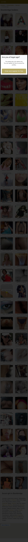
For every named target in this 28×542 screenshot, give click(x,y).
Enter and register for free (14, 71)
